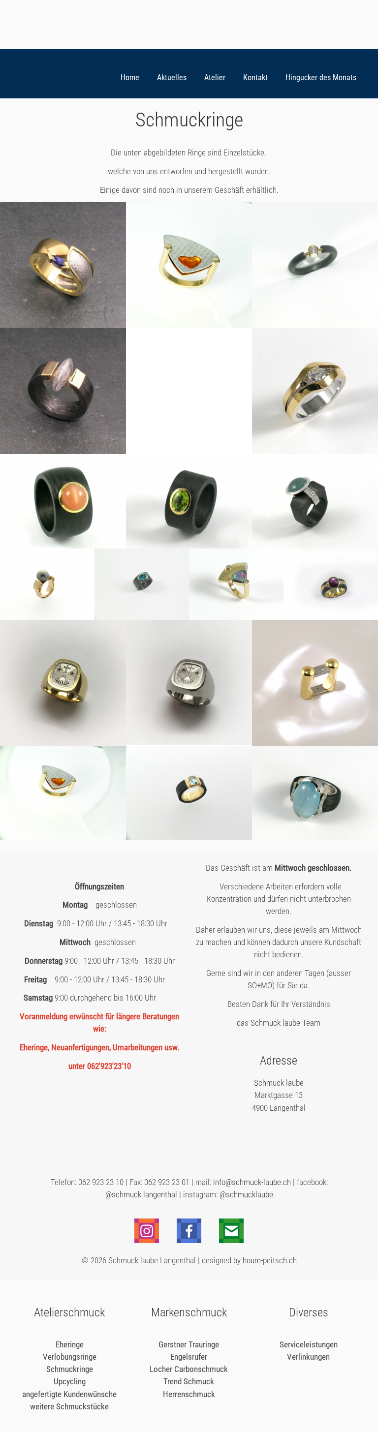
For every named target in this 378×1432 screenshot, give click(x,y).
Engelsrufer (188, 1357)
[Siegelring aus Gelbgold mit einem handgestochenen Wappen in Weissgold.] (63, 742)
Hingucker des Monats (320, 78)
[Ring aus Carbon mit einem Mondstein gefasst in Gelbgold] (63, 545)
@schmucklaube (246, 1194)
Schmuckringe (69, 1369)
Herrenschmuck (189, 1394)
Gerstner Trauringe (188, 1344)
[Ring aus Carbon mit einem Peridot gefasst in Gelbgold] (189, 545)
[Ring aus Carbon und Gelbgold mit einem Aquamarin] (189, 837)
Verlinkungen (308, 1357)
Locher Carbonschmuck (189, 1369)
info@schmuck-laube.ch (251, 1182)
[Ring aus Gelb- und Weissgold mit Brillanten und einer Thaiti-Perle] (47, 616)
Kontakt (255, 78)
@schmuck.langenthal (141, 1194)
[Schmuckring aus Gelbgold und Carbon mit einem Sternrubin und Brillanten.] (331, 616)
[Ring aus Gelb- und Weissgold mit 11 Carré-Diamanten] (315, 742)
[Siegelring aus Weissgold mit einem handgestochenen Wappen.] (189, 741)
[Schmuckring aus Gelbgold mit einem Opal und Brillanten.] (236, 616)
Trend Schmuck (188, 1381)
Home (130, 78)
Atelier (214, 78)
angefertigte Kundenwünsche (69, 1394)
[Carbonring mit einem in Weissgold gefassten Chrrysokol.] (141, 616)
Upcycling (70, 1381)
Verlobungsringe (69, 1357)
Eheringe (70, 1344)
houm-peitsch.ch (270, 1260)
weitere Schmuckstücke (69, 1406)
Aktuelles (172, 78)
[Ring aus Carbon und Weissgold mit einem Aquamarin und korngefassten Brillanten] (315, 545)
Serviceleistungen (309, 1344)
